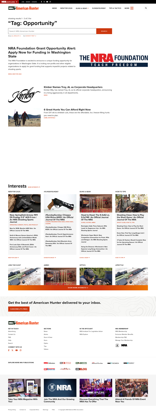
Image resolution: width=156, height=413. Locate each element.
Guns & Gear (81, 8)
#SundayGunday (51, 191)
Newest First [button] (30, 36)
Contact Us (11, 334)
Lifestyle (119, 265)
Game (45, 118)
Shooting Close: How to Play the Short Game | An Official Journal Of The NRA (130, 217)
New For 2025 (14, 191)
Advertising (12, 331)
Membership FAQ (121, 337)
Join (22, 2)
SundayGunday (99, 8)
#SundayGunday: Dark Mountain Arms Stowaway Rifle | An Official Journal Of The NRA (58, 243)
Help (9, 340)
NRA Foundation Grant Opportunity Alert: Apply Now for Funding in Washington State (42, 52)
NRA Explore (84, 334)
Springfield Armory (16, 225)
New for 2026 (66, 8)
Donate (34, 2)
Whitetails (51, 118)
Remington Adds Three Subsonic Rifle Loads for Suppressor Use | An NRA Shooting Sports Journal (94, 228)
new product (33, 225)
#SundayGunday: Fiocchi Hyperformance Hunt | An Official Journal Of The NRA (59, 235)
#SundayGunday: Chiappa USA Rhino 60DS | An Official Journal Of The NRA (59, 217)
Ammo (93, 222)
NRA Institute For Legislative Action (91, 331)
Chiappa (48, 224)
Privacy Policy (12, 410)
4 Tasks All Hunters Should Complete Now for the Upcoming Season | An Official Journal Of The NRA (131, 242)
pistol (26, 225)
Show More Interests (89, 287)
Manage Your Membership (124, 340)
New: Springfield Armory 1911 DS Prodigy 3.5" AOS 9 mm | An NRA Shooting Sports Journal (24, 218)
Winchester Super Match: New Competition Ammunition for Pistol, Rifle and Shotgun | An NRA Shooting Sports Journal (95, 238)
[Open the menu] (132, 8)
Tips (133, 222)
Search (104, 31)
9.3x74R (88, 222)
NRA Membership (121, 331)
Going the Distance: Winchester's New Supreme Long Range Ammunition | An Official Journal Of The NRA (94, 249)
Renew (28, 2)
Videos (46, 349)
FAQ (9, 337)
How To (128, 222)
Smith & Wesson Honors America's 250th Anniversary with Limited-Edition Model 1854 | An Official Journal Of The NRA (24, 237)
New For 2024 (16, 74)
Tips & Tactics (115, 8)
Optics (83, 265)
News (54, 8)
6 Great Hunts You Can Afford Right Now (67, 109)
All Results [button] (16, 36)
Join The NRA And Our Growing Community (59, 400)
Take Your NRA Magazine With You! (23, 400)
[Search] (146, 8)
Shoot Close (121, 222)
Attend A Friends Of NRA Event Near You (130, 400)
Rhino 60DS (69, 222)
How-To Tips (120, 191)
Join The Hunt (14, 265)
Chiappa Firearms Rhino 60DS (55, 222)
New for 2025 (12, 257)
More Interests (33, 187)
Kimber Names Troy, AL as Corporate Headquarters (73, 87)
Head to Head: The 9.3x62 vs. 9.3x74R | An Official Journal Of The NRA (95, 217)
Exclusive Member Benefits (124, 334)
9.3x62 (83, 222)
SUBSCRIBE (18, 309)
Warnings (45, 410)
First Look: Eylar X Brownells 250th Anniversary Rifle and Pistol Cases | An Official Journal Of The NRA (23, 247)
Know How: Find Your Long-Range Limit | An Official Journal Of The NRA (131, 234)
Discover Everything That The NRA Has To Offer (94, 400)
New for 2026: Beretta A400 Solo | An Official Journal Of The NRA (23, 229)
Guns (45, 340)
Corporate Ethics (34, 410)
